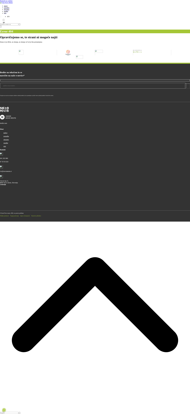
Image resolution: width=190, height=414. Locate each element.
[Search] (3, 20)
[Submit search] (19, 24)
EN (8, 16)
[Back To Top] (95, 411)
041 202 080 (4, 158)
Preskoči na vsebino (6, 1)
